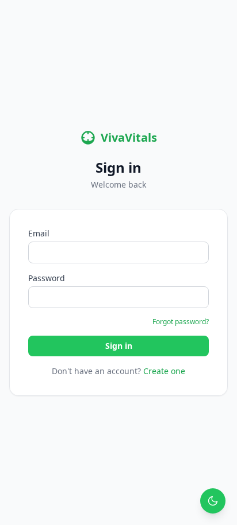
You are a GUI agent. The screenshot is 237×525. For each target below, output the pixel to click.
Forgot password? (180, 321)
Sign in (118, 345)
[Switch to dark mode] (212, 501)
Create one (164, 370)
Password (46, 278)
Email (38, 233)
